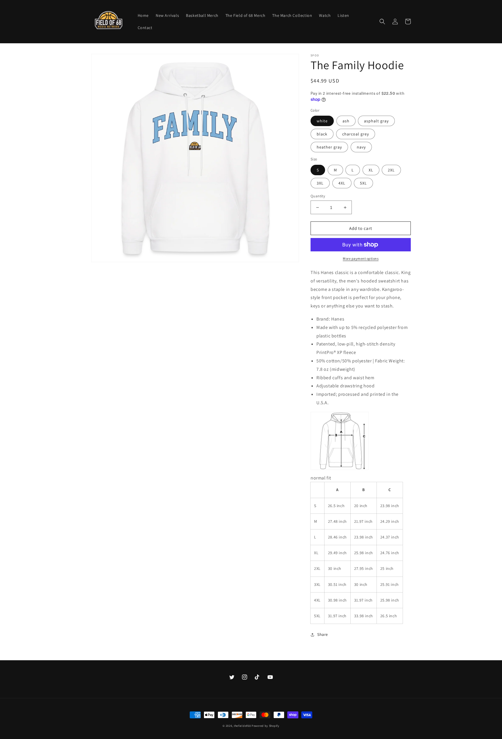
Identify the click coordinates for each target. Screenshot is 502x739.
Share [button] (322, 634)
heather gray (329, 147)
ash (346, 121)
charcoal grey (355, 134)
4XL (341, 183)
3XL (320, 183)
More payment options (361, 258)
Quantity (318, 196)
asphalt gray (376, 121)
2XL (391, 170)
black (322, 134)
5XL (363, 183)
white (322, 121)
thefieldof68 (242, 726)
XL (371, 170)
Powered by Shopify (265, 726)
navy (361, 147)
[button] (382, 21)
